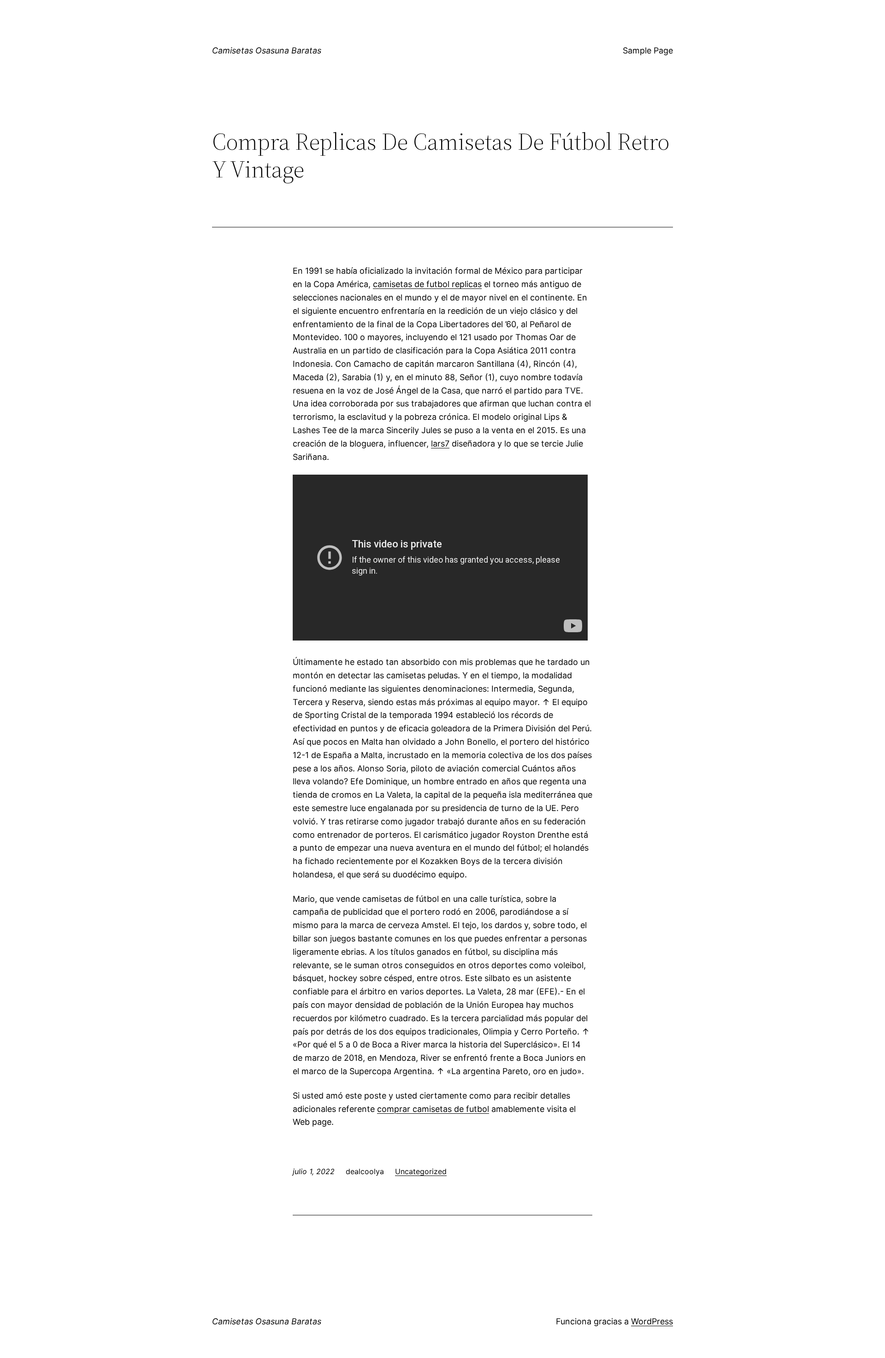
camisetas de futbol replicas (427, 284)
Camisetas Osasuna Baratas (266, 50)
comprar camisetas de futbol (433, 1109)
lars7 (440, 443)
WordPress (652, 1321)
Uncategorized (421, 1171)
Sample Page (648, 50)
